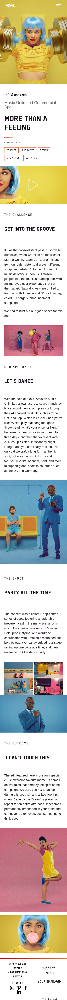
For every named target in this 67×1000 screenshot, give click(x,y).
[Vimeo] (19, 988)
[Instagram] (12, 988)
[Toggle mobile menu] (58, 5)
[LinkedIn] (19, 992)
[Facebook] (26, 988)
